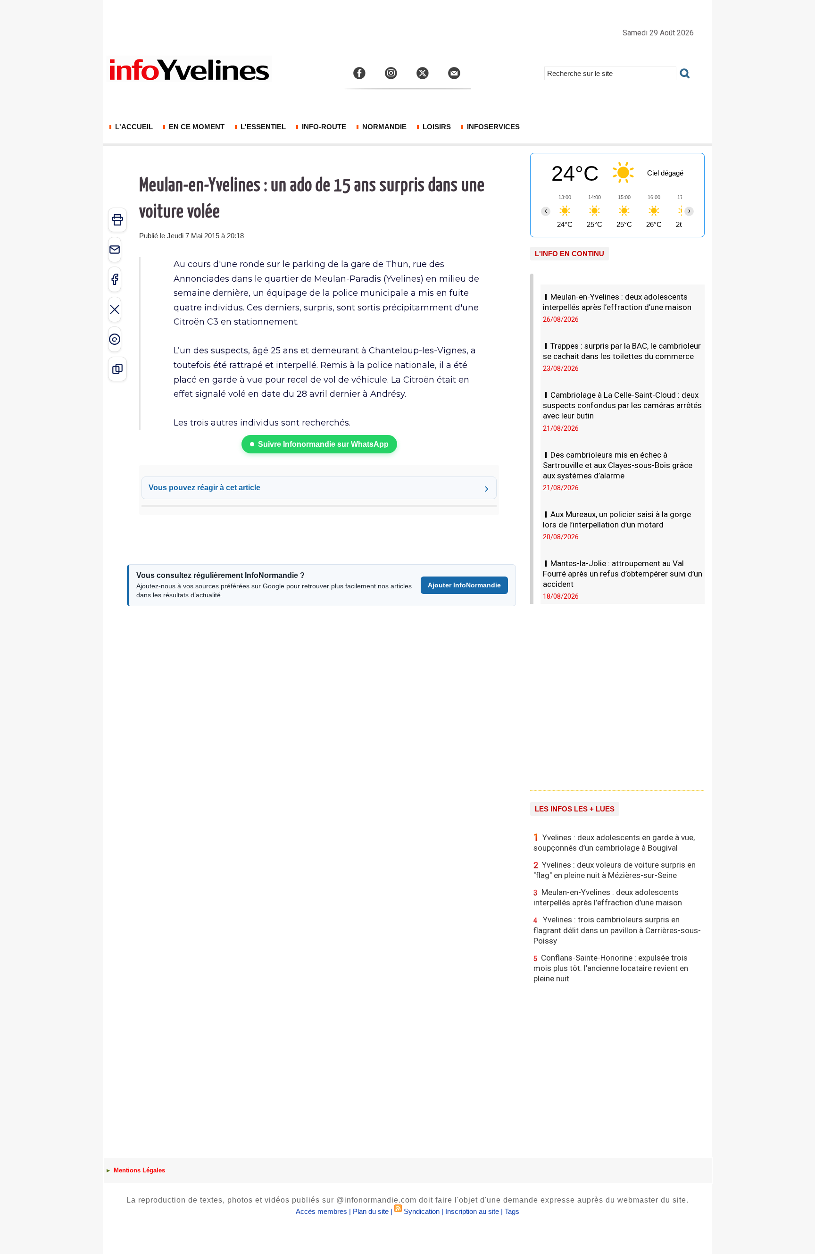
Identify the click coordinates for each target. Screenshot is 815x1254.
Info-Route (323, 127)
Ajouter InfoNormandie (464, 585)
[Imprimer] (117, 220)
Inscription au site (472, 1211)
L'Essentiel (262, 127)
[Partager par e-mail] (114, 249)
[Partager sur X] (114, 309)
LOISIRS (436, 127)
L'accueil (133, 127)
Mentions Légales (138, 1170)
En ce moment (196, 127)
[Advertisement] (617, 693)
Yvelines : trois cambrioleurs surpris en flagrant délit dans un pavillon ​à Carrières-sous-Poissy (617, 930)
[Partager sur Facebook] (114, 279)
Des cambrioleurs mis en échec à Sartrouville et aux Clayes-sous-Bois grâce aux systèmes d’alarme (617, 465)
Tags (512, 1211)
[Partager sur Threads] (114, 339)
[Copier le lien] (117, 369)
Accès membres (321, 1211)
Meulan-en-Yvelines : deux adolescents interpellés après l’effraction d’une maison (607, 897)
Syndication (422, 1211)
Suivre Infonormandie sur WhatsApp (323, 444)
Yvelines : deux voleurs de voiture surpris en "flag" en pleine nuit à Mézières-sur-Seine (614, 870)
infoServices (492, 127)
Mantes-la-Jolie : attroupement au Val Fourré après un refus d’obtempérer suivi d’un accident (622, 574)
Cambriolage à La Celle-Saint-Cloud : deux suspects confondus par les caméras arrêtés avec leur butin (622, 405)
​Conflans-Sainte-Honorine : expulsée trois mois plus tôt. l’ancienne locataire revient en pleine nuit (610, 968)
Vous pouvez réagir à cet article (204, 488)
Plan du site (371, 1211)
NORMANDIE (383, 127)
